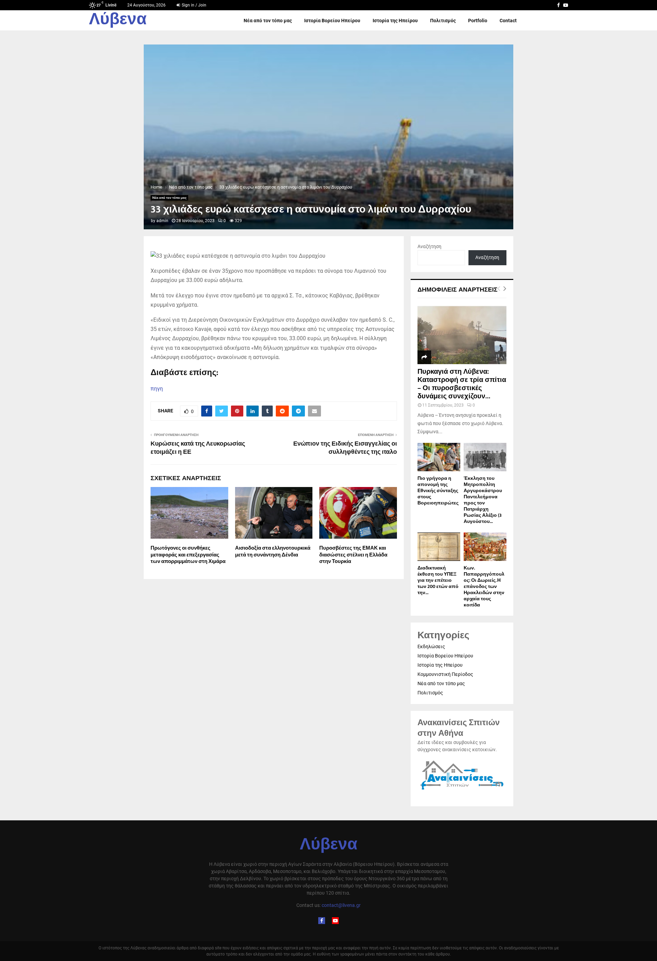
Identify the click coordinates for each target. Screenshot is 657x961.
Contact (508, 20)
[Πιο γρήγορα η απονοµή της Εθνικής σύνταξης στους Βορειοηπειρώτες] (438, 457)
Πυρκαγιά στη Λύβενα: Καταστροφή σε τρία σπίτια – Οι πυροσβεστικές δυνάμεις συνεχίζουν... (461, 384)
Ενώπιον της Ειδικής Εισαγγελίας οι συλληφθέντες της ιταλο (345, 448)
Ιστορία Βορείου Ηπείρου (332, 20)
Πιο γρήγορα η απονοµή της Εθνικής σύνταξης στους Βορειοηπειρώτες (438, 490)
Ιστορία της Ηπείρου (395, 20)
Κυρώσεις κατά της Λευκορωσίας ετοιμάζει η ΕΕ (198, 448)
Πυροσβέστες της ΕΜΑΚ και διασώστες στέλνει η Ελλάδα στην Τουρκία (353, 555)
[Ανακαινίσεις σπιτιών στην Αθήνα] (461, 790)
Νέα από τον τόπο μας (268, 20)
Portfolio (477, 20)
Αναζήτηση (429, 246)
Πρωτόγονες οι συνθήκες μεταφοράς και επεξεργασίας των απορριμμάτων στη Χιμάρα (188, 555)
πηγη (157, 388)
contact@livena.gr (341, 905)
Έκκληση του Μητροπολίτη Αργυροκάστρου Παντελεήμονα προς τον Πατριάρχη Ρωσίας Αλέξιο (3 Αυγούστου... (483, 499)
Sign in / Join (193, 5)
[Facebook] (321, 920)
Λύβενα (118, 20)
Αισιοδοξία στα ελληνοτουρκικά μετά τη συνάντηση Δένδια (272, 551)
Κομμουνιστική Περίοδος (445, 674)
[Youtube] (335, 920)
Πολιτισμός (443, 20)
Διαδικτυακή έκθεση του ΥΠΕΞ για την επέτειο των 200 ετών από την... (438, 580)
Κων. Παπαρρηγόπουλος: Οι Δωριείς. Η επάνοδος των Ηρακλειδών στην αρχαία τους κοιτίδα (484, 586)
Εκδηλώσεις (431, 646)
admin (162, 220)
